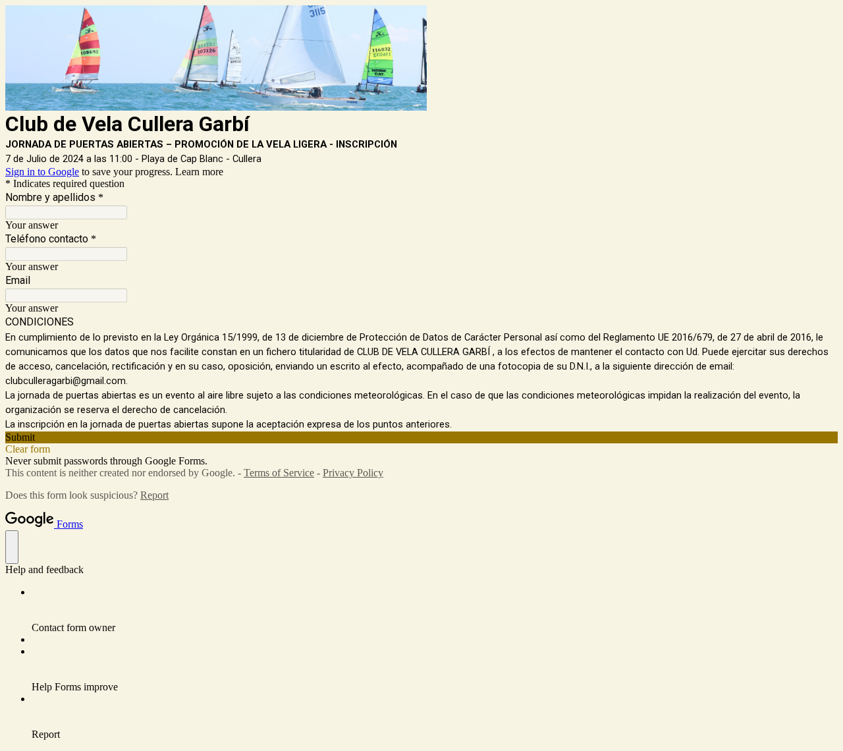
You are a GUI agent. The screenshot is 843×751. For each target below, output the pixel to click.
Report (154, 495)
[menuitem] (435, 610)
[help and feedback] (11, 547)
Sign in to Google (42, 171)
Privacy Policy (353, 472)
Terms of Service (279, 472)
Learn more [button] (199, 171)
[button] (421, 437)
